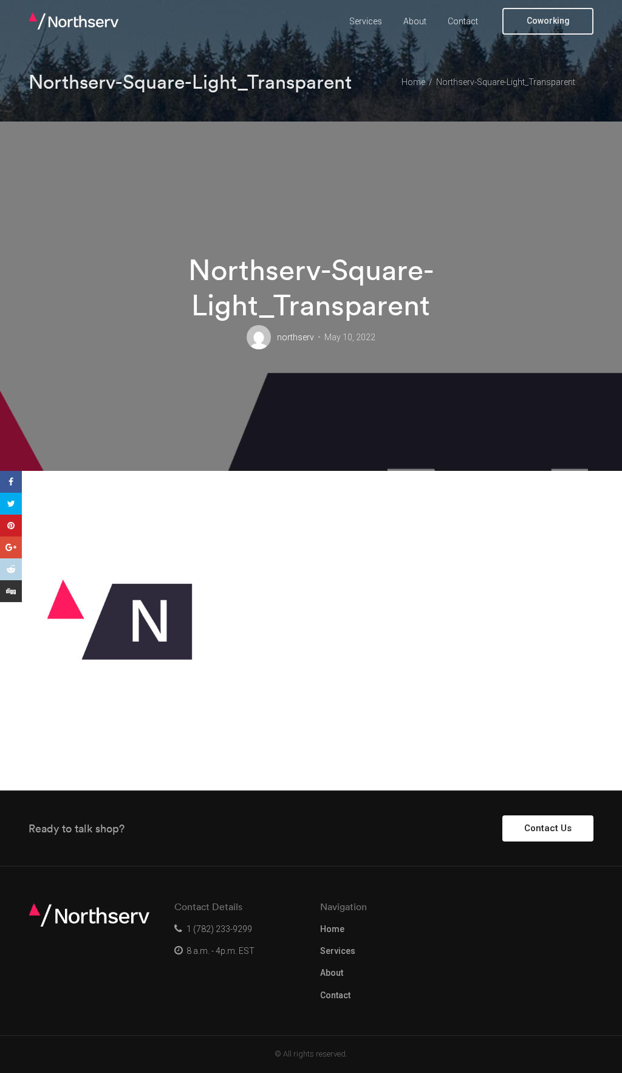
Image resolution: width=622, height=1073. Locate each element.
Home (332, 929)
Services (365, 21)
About (414, 21)
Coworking (548, 21)
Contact (463, 21)
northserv (295, 337)
